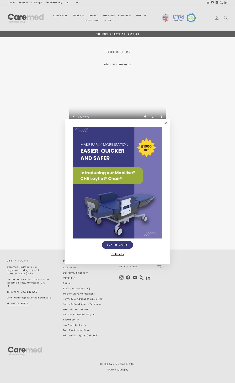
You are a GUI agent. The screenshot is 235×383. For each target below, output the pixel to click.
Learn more (117, 244)
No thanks (117, 254)
